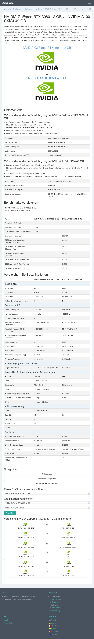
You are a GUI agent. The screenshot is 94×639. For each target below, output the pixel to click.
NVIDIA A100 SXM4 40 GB (47, 78)
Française (54, 626)
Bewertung (56, 602)
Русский (54, 634)
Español (54, 628)
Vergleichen (10, 513)
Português (54, 631)
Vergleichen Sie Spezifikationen (47, 483)
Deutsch (54, 623)
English (53, 620)
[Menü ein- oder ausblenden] (89, 3)
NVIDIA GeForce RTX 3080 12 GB (47, 47)
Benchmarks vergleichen (47, 478)
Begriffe (6, 620)
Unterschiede (47, 474)
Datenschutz (7, 623)
